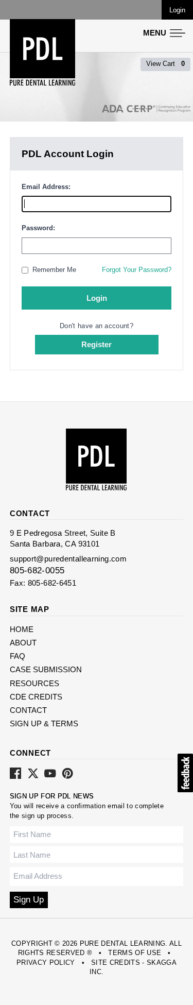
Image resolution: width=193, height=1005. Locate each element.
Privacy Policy (45, 962)
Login (177, 10)
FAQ (17, 656)
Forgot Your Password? (136, 270)
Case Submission (46, 669)
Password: (38, 228)
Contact (28, 710)
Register (96, 344)
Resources (34, 683)
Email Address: (46, 187)
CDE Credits (36, 696)
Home (21, 629)
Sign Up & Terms (44, 723)
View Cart (165, 63)
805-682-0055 (37, 570)
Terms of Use (134, 953)
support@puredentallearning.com (68, 558)
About (23, 642)
